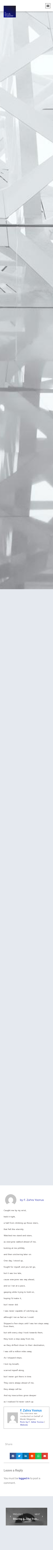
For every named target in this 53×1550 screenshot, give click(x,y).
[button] (47, 5)
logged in (24, 1478)
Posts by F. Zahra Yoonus (32, 1422)
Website (24, 1424)
